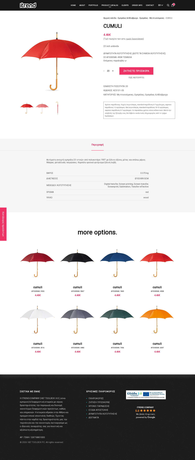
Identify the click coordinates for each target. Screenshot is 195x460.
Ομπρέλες (143, 18)
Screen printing (126, 184)
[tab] (97, 145)
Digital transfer (111, 184)
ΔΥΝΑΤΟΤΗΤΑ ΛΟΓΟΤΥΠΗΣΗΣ (103, 414)
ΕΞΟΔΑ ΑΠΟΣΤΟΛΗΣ (98, 410)
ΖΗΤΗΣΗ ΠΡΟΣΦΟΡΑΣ (99, 402)
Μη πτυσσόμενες (157, 18)
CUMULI (37, 287)
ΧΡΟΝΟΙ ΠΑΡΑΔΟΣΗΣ (99, 406)
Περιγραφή (97, 144)
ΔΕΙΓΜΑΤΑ (94, 417)
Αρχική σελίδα (109, 18)
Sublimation (124, 186)
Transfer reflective (140, 186)
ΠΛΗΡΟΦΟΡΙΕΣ (96, 398)
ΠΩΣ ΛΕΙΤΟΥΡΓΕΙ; (136, 77)
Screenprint (113, 186)
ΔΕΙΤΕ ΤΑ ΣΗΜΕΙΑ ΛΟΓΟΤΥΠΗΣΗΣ (149, 53)
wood (146, 197)
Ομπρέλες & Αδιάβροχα (128, 18)
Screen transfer (141, 184)
